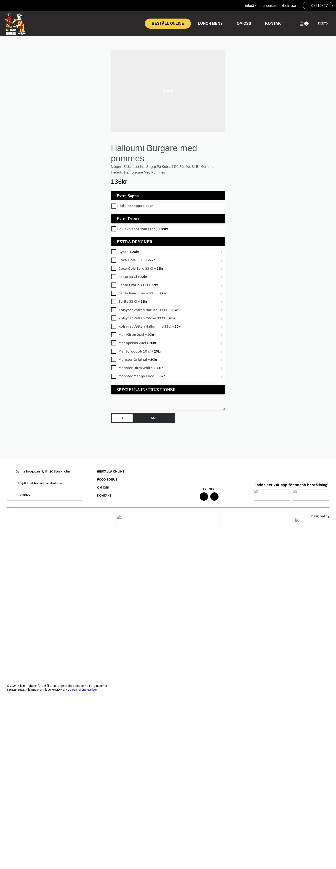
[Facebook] (204, 496)
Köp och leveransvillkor (81, 689)
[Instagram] (214, 496)
